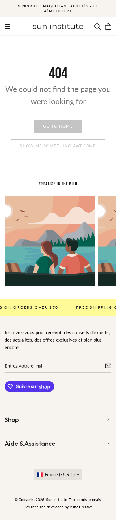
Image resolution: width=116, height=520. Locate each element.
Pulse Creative (81, 507)
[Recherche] (97, 26)
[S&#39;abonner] (108, 366)
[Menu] (7, 26)
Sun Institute (56, 499)
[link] (58, 126)
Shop (12, 419)
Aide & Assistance (30, 443)
